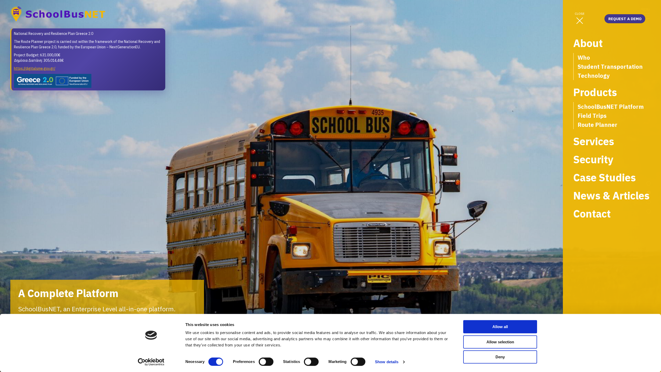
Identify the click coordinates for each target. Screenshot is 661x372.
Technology (594, 75)
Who (584, 57)
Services (593, 141)
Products (595, 92)
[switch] (266, 362)
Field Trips (592, 115)
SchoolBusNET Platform (611, 106)
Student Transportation (610, 66)
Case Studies (604, 177)
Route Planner (597, 124)
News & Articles (611, 196)
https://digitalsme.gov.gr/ (34, 68)
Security (593, 159)
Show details (386, 362)
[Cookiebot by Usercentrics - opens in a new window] (151, 362)
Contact (592, 214)
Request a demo (625, 18)
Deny (500, 357)
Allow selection (500, 342)
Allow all (500, 326)
